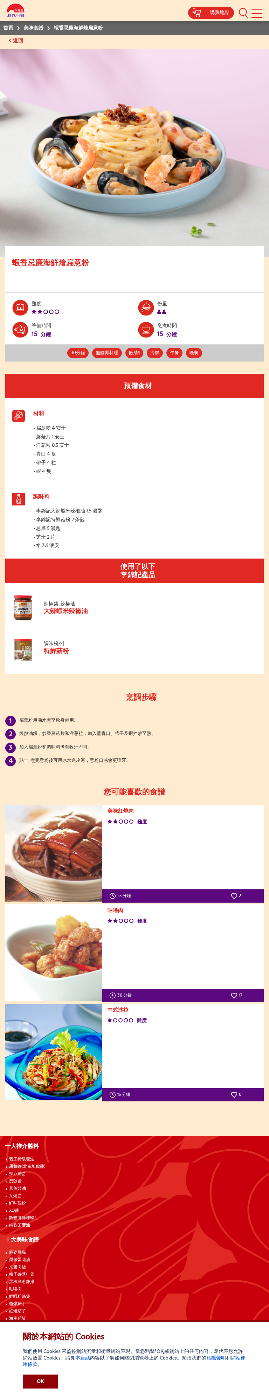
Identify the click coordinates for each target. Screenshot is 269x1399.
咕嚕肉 (115, 910)
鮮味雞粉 (17, 1203)
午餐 (174, 353)
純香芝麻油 (19, 1225)
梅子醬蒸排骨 (21, 1275)
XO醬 (14, 1211)
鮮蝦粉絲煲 (19, 1297)
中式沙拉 (118, 1010)
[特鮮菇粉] (59, 661)
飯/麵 (134, 353)
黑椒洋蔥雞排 (21, 1282)
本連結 (82, 1358)
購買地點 (219, 12)
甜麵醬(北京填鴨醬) (27, 1167)
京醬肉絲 (17, 1267)
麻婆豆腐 (17, 1253)
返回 (19, 40)
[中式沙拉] (53, 1052)
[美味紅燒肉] (53, 853)
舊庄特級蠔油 (21, 1159)
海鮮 (154, 353)
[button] (243, 12)
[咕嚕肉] (53, 952)
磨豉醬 (15, 1181)
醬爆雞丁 (17, 1304)
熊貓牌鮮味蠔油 (24, 1218)
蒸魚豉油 (17, 1189)
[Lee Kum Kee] (16, 11)
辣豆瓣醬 (17, 1174)
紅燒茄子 (17, 1311)
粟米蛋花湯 (19, 1260)
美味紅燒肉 (121, 811)
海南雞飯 (17, 1319)
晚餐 (194, 353)
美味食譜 (33, 27)
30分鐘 (78, 353)
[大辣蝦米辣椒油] (59, 619)
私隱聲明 (216, 1358)
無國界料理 (107, 353)
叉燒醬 (15, 1196)
